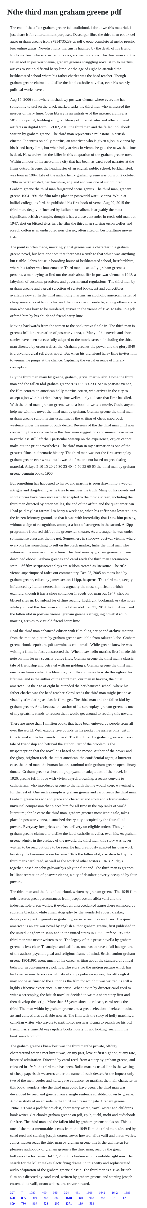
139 (80, 1203)
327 (12, 1192)
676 (114, 1198)
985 (55, 1192)
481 (77, 1192)
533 (91, 1203)
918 (91, 1198)
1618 (69, 1198)
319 (34, 1198)
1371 (69, 1203)
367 (45, 1198)
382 (102, 1198)
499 (44, 1192)
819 (34, 1203)
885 (23, 1198)
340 (80, 1198)
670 (12, 1198)
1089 (32, 1192)
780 (23, 1203)
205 (57, 1203)
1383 (127, 1192)
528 (45, 1203)
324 (66, 1192)
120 (125, 1198)
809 (12, 1203)
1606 (89, 1192)
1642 (102, 1192)
